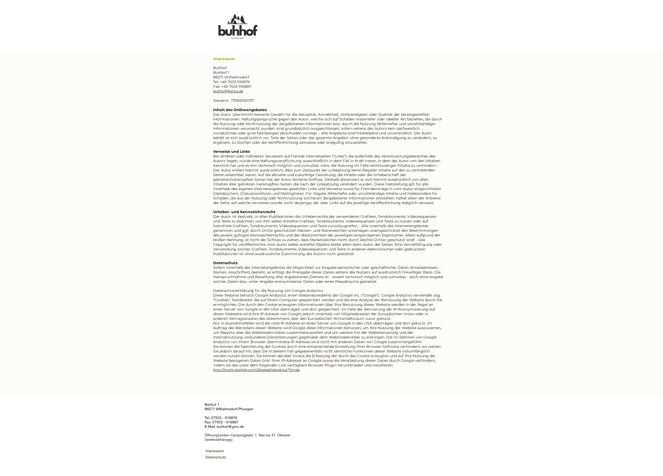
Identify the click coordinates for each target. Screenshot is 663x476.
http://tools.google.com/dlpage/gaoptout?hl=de (256, 369)
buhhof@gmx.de (228, 91)
